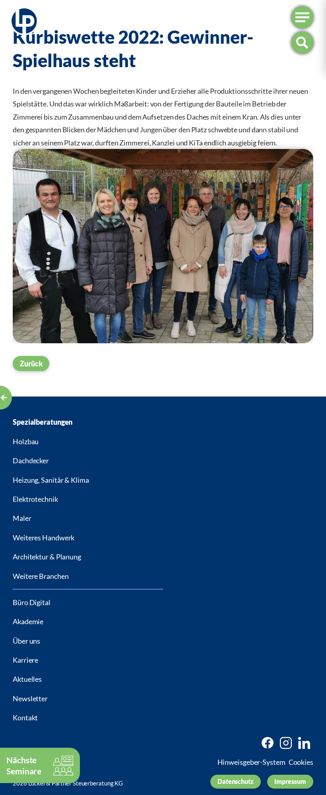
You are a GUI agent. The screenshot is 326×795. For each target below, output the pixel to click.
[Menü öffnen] (302, 17)
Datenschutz (235, 781)
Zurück (31, 363)
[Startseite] (24, 22)
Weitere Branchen (40, 576)
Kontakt (25, 717)
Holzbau (26, 441)
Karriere (25, 660)
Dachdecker (31, 460)
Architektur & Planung (47, 556)
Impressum (290, 781)
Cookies (301, 762)
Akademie (28, 621)
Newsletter (30, 698)
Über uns (26, 640)
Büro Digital (31, 602)
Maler (22, 518)
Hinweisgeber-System (251, 762)
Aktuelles (27, 679)
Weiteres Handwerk (43, 537)
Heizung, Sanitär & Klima (51, 480)
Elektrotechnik (35, 499)
